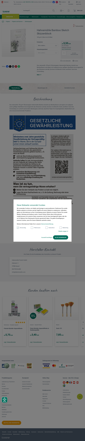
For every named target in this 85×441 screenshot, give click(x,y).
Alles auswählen (60, 237)
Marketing (65, 227)
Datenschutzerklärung (47, 224)
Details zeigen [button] (62, 231)
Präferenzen (37, 227)
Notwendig (23, 227)
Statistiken (52, 227)
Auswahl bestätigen (46, 237)
